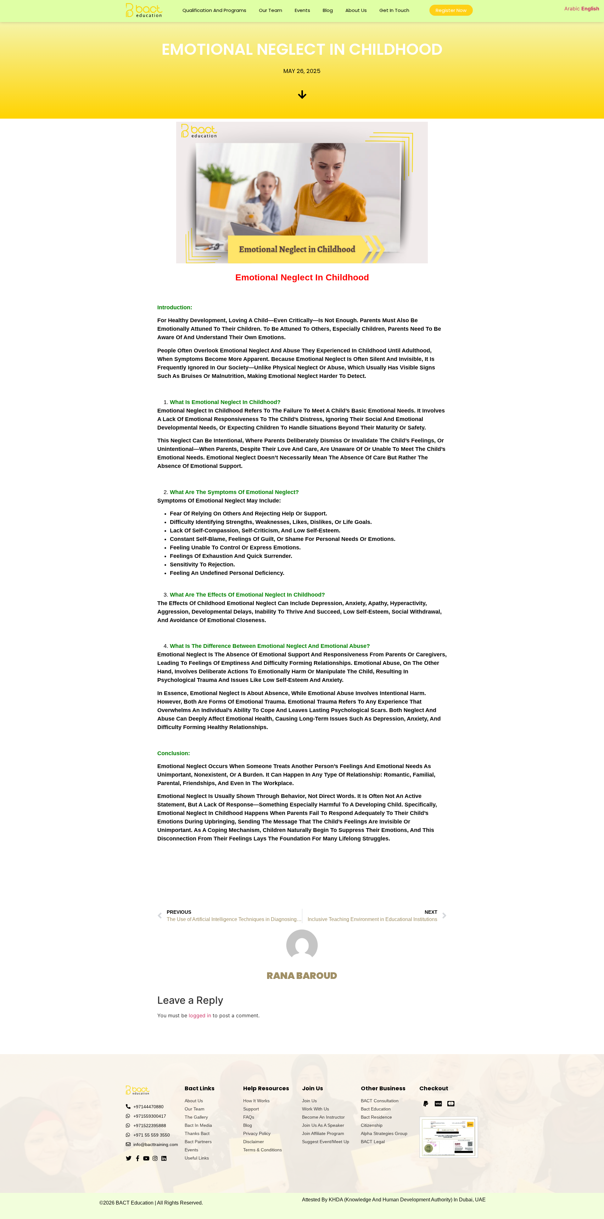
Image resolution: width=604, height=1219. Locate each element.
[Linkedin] (164, 1158)
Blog (328, 10)
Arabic (572, 8)
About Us (356, 10)
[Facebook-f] (137, 1158)
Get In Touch (394, 10)
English (590, 8)
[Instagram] (155, 1158)
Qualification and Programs (214, 10)
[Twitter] (128, 1158)
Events (302, 10)
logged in (200, 1015)
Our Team (270, 10)
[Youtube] (146, 1158)
